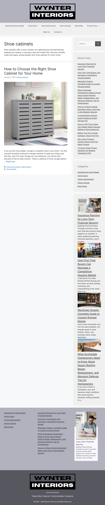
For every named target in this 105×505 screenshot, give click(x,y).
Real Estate (79, 26)
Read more (10, 161)
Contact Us (58, 32)
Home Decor (32, 26)
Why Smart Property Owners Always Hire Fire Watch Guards (88, 142)
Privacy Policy (92, 26)
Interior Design (65, 26)
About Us (46, 32)
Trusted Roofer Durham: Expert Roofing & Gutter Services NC (87, 118)
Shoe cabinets (11, 169)
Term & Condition (57, 496)
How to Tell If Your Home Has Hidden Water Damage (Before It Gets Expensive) (89, 127)
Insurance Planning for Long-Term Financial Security (87, 66)
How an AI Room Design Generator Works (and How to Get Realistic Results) (89, 109)
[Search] (98, 43)
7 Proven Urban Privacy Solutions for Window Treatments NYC (87, 150)
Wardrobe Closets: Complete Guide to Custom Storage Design (89, 84)
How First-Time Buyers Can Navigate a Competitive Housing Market (89, 75)
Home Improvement (48, 26)
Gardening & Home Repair (14, 26)
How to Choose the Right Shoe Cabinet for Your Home (30, 71)
